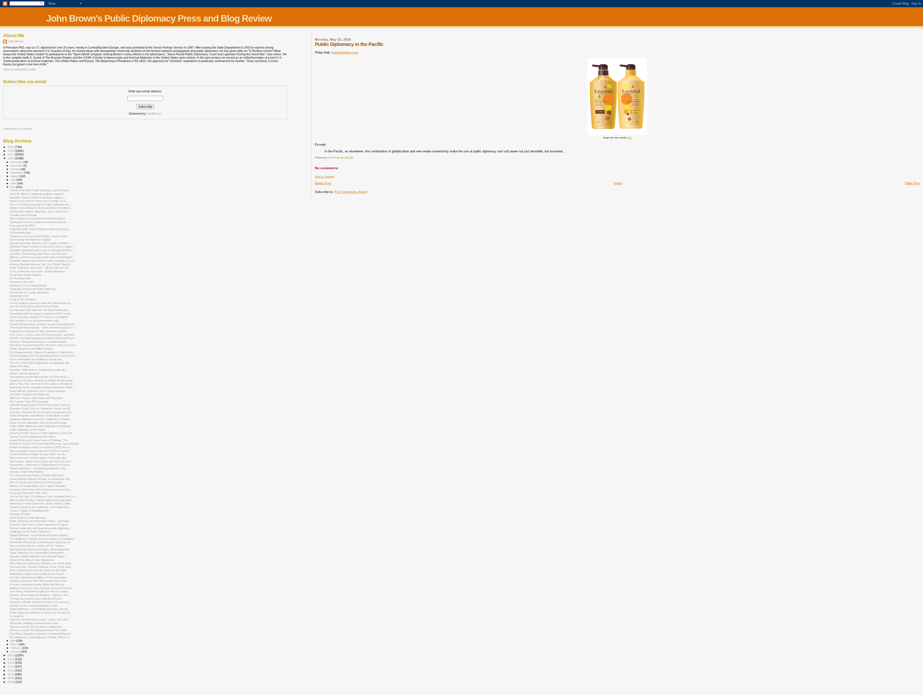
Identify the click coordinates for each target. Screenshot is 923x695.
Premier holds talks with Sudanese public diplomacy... (41, 528)
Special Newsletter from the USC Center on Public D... (41, 243)
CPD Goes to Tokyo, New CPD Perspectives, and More (42, 334)
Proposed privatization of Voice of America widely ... (39, 331)
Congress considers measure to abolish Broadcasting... (42, 380)
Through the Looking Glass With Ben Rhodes (36, 598)
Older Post (912, 183)
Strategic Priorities (20, 514)
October (15, 169)
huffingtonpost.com (345, 52)
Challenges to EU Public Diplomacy (30, 531)
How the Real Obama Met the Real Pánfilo (34, 306)
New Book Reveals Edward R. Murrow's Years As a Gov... (43, 345)
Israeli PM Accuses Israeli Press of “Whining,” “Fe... (40, 440)
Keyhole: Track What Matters (27, 471)
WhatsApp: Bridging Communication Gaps (34, 623)
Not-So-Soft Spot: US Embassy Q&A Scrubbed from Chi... (43, 496)
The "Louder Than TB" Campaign (29, 401)
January (15, 651)
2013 (11, 662)
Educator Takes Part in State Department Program (39, 524)
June (13, 183)
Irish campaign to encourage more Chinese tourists (39, 450)
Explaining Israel (19, 295)
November (16, 165)
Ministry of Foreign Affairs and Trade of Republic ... (39, 485)
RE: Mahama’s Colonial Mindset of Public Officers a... (40, 637)
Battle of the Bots (19, 366)
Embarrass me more (22, 281)
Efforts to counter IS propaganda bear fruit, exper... (39, 630)
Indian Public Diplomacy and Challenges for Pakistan (40, 426)
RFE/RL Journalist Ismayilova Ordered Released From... (43, 338)
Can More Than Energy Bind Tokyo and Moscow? (39, 253)
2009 (11, 678)
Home (618, 183)
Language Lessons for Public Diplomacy (33, 288)
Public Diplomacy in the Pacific (27, 429)
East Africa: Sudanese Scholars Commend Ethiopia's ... (42, 633)
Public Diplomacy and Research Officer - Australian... (40, 521)
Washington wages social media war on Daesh (37, 573)
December (16, 162)
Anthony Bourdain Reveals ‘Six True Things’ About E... (41, 264)
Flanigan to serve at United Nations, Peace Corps (38, 236)
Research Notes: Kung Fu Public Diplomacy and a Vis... (42, 433)
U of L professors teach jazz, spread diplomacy (37, 271)
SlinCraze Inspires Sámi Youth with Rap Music (36, 398)
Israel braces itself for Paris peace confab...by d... (39, 200)
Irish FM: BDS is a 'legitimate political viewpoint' (37, 193)
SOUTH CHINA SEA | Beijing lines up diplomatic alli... (40, 362)
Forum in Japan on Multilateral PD (29, 510)
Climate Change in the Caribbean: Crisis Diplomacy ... (41, 507)
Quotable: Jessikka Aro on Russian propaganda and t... (42, 412)
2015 (11, 655)
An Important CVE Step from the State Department (39, 310)
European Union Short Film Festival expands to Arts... (41, 489)
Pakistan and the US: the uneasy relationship (36, 626)
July (13, 179)
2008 (11, 681)
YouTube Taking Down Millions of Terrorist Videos (38, 577)
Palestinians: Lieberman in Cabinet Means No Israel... (41, 464)
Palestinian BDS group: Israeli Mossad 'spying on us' (40, 542)
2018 (11, 150)
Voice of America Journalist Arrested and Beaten (37, 218)
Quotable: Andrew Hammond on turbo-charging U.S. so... (43, 260)
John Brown (16, 41)
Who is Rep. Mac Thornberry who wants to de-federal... (42, 383)
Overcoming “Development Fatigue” (30, 239)
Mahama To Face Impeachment (28, 285)
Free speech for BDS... (23, 225)
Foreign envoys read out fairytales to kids (34, 605)
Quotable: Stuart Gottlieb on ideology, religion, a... (38, 197)
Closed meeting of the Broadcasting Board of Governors (42, 355)
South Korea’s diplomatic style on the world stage (38, 422)
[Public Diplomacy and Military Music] (31, 348)
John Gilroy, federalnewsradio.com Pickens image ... (40, 591)
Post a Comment (324, 176)
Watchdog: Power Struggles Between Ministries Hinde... (42, 387)
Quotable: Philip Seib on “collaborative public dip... (38, 369)
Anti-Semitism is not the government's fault (34, 320)
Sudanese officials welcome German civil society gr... (40, 602)
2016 (11, 158)
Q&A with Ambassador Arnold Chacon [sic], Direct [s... (41, 404)
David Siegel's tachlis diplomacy (28, 517)
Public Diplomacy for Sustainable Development (37, 552)
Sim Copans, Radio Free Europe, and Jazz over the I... (42, 461)
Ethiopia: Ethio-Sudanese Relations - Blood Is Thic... (40, 595)
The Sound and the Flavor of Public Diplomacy (36, 475)
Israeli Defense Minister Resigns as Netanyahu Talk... (41, 479)
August (14, 176)
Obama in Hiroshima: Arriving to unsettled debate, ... (40, 341)
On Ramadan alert (20, 232)
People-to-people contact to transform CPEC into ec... (41, 447)
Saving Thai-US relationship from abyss (33, 436)
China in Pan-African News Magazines (32, 559)
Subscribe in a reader (18, 128)
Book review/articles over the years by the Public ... (39, 570)
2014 (11, 659)
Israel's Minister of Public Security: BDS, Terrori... (38, 454)
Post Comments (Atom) (350, 192)
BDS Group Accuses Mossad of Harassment (36, 482)
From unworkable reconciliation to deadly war (36, 359)
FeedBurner (154, 113)
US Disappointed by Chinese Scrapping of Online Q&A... (42, 352)
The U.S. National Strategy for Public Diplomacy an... (40, 204)
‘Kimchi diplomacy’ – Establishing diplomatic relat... (39, 468)
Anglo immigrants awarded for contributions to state (39, 415)
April (13, 640)
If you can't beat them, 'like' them (28, 492)
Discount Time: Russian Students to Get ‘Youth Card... (41, 566)
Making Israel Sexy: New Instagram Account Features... (42, 588)
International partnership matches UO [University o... (40, 376)
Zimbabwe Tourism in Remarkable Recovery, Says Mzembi (44, 443)
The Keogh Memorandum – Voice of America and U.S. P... (43, 327)
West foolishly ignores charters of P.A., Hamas (37, 545)
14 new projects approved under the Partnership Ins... (41, 303)
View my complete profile (19, 69)
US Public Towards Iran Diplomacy (30, 394)
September (17, 172)
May (13, 187)
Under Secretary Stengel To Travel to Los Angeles (39, 317)
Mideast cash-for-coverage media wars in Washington (41, 257)
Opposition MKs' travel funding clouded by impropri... (40, 229)
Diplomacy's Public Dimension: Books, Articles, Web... (41, 503)
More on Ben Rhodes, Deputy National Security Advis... (42, 500)
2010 (11, 674)
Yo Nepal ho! (17, 616)
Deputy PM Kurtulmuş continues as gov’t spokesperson (42, 324)
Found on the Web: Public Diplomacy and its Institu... (40, 190)
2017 (11, 154)
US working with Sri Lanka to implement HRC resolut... (41, 313)
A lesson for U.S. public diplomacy (29, 292)
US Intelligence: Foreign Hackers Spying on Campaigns (42, 538)
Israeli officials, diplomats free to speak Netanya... (38, 391)
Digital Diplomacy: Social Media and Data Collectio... (40, 535)
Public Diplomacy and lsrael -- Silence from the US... (40, 267)
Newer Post (323, 183)
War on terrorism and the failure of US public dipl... (39, 457)
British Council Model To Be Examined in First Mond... (41, 207)
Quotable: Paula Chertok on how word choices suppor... (42, 246)
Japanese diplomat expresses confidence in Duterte (40, 419)
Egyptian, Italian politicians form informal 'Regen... (38, 556)
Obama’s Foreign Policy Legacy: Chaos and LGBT (39, 619)
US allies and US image (23, 215)
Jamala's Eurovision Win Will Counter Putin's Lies (38, 580)
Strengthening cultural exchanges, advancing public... (41, 549)
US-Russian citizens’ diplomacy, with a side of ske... (40, 211)
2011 (11, 670)
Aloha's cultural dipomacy (24, 373)
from (629, 138)
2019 (11, 147)
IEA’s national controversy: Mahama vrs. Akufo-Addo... (41, 563)
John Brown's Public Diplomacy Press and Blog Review (158, 18)
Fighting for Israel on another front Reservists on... (39, 222)
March (14, 644)
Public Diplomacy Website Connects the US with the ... (41, 612)
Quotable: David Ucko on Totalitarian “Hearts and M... (41, 408)
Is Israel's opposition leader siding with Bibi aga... (38, 584)
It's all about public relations (25, 274)
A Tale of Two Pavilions (23, 299)
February (16, 647)
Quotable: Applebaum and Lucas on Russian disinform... (42, 250)
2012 (11, 666)
